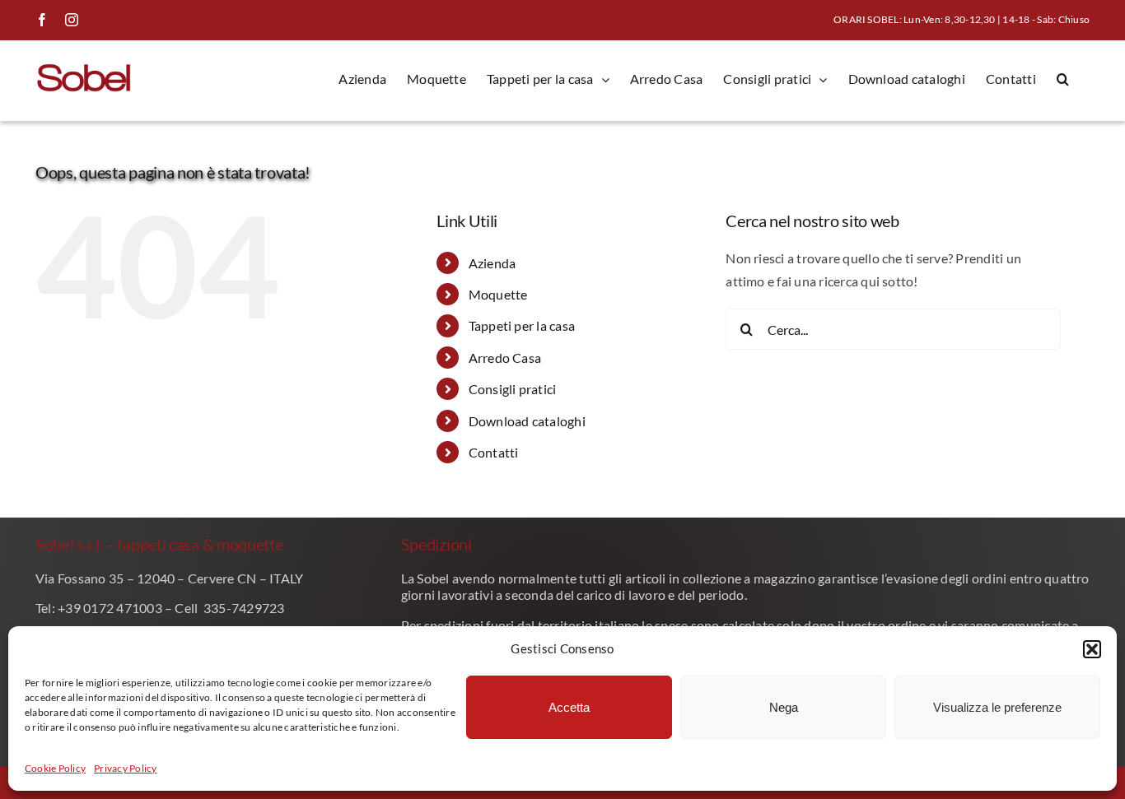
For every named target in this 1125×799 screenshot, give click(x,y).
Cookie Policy (55, 768)
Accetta (569, 707)
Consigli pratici (513, 389)
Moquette (498, 294)
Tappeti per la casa (522, 325)
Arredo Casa (505, 357)
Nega (783, 707)
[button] (1092, 649)
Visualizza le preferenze (997, 707)
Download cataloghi (527, 421)
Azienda (492, 263)
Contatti (494, 452)
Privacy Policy (125, 768)
